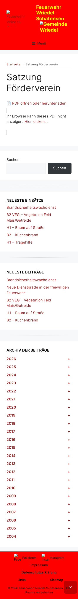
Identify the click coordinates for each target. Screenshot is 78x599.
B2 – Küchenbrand (22, 235)
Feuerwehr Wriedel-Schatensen (50, 12)
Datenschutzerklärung (39, 572)
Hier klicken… (36, 121)
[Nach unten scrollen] (70, 587)
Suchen (13, 159)
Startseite (13, 64)
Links (22, 580)
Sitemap (56, 580)
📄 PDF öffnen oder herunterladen (36, 103)
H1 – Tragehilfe (19, 242)
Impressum (39, 565)
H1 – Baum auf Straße (25, 227)
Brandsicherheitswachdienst (31, 207)
